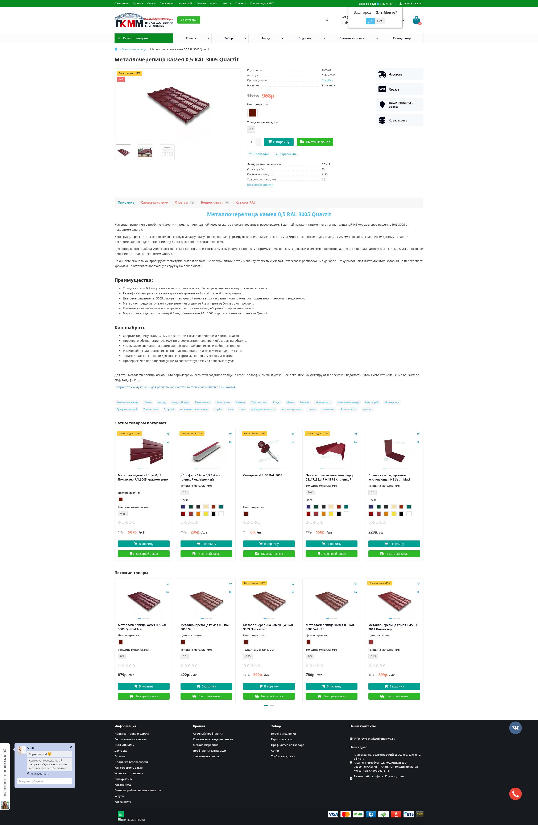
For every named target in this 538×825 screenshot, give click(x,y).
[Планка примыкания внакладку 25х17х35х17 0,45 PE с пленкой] (331, 451)
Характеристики (155, 202)
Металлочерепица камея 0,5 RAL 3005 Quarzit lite (142, 627)
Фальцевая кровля (206, 756)
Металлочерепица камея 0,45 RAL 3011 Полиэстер (393, 627)
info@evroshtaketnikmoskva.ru (374, 738)
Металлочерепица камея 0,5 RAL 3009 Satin (205, 627)
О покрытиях (167, 3)
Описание (126, 202)
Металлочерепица (134, 49)
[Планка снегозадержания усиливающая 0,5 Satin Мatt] (394, 451)
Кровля (191, 38)
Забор (228, 38)
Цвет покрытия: (258, 104)
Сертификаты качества (131, 739)
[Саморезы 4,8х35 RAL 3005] (269, 451)
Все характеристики (260, 185)
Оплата (151, 3)
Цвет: (184, 500)
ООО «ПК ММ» (124, 745)
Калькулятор (402, 38)
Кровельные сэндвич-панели (213, 739)
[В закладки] (168, 434)
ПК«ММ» (327, 80)
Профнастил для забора (287, 745)
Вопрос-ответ (214, 202)
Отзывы (184, 202)
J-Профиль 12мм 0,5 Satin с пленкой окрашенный (200, 477)
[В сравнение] (168, 442)
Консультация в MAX (262, 3)
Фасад (265, 38)
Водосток (305, 38)
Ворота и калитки (283, 733)
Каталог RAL (186, 3)
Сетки (275, 750)
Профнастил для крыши (209, 750)
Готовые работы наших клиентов (138, 790)
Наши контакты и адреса (132, 733)
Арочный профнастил (208, 733)
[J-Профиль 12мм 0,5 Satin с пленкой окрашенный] (206, 451)
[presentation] (115, 640)
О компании (122, 3)
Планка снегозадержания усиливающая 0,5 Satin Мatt (389, 477)
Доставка (138, 3)
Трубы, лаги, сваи (283, 756)
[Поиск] (327, 20)
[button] (266, 705)
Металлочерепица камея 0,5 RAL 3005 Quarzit (269, 214)
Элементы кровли (352, 38)
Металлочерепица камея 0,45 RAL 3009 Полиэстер (268, 627)
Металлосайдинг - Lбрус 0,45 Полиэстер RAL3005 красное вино (143, 477)
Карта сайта (123, 802)
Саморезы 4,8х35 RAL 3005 (262, 475)
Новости (226, 3)
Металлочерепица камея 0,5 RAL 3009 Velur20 (330, 627)
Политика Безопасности (131, 762)
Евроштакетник (282, 739)
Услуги (214, 3)
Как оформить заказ (129, 767)
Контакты (240, 3)
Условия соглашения (129, 773)
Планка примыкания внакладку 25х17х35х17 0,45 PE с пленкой (329, 477)
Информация (126, 726)
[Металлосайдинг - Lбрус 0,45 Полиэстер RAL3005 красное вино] (144, 451)
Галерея (201, 3)
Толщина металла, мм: (262, 122)
